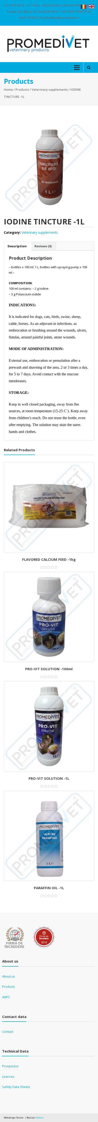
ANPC (6, 997)
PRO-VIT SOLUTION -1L (49, 778)
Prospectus (10, 1066)
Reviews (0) (43, 246)
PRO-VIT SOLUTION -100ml (49, 668)
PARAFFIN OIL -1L (49, 887)
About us (8, 976)
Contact (7, 1031)
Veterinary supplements (50, 89)
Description (17, 246)
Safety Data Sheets (16, 1087)
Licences (8, 1076)
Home (8, 89)
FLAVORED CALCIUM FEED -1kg (49, 559)
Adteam (39, 1117)
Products (22, 89)
